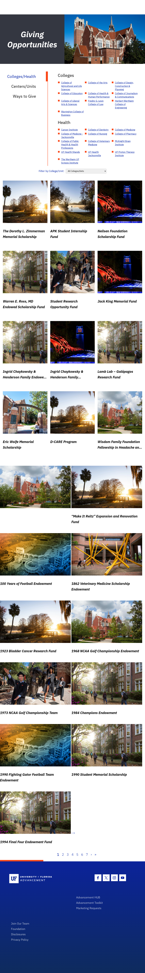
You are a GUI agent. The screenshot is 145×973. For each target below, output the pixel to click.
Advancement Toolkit (89, 903)
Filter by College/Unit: (51, 171)
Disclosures (18, 934)
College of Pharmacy (126, 133)
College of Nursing (97, 133)
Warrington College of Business (72, 113)
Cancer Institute (69, 129)
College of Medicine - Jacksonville (72, 135)
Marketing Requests (88, 908)
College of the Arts (97, 82)
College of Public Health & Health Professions (70, 144)
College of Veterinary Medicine (99, 143)
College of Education (72, 93)
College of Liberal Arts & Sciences (70, 102)
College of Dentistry (98, 129)
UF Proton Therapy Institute (125, 154)
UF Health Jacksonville (94, 154)
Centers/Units (23, 86)
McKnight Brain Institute (123, 143)
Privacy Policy (19, 939)
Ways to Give (24, 96)
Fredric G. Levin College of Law (96, 102)
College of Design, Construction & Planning (124, 86)
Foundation (18, 929)
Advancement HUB (88, 897)
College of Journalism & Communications (126, 95)
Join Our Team (20, 923)
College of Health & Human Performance (99, 95)
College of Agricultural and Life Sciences (71, 86)
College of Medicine (125, 129)
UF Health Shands (70, 152)
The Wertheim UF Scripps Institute (70, 161)
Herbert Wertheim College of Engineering (124, 104)
